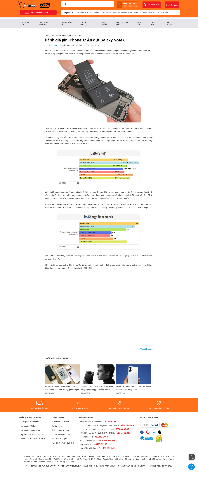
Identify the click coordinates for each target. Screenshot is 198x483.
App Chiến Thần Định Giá (63, 443)
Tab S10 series (154, 459)
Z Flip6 (62, 456)
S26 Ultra (80, 13)
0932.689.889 (108, 440)
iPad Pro (170, 456)
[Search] (64, 4)
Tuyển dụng (57, 426)
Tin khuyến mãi (66, 23)
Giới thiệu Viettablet (60, 422)
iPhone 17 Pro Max (47, 462)
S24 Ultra (47, 456)
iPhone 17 (167, 13)
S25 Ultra (88, 13)
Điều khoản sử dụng (60, 430)
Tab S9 (144, 459)
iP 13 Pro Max (81, 459)
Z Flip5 (136, 459)
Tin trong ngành (44, 23)
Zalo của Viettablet (154, 432)
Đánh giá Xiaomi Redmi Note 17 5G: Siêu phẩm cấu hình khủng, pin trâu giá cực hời (62, 388)
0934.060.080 (127, 425)
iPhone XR (145, 456)
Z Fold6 (55, 456)
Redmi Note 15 (148, 13)
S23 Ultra (119, 459)
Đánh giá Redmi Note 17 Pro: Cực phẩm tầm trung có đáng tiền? (133, 388)
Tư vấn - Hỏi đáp (86, 23)
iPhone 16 (98, 13)
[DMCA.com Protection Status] (158, 439)
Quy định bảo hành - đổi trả (31, 434)
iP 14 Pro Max (95, 459)
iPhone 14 (116, 13)
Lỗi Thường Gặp (122, 23)
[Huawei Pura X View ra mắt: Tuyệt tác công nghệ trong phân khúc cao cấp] (98, 374)
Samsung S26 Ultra (65, 462)
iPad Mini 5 (57, 459)
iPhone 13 (68, 459)
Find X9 (158, 13)
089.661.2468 (101, 437)
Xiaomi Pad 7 (168, 459)
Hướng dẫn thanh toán (29, 422)
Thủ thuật (104, 23)
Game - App (154, 23)
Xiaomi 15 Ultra (30, 462)
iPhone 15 (107, 13)
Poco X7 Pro (108, 459)
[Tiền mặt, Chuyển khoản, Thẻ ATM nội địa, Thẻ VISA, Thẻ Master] (154, 425)
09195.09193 (100, 444)
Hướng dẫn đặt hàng (29, 426)
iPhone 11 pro (115, 456)
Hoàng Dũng (52, 45)
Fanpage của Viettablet (142, 432)
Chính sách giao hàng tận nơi (32, 439)
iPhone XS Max (158, 456)
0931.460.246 (123, 433)
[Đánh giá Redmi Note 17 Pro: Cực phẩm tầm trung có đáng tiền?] (133, 374)
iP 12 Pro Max (88, 456)
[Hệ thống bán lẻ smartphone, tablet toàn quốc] (27, 5)
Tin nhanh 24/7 (25, 23)
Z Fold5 (128, 459)
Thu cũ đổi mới (153, 5)
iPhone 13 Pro (126, 13)
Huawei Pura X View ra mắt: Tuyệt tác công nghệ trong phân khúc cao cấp (97, 388)
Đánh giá (139, 23)
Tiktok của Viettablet (160, 432)
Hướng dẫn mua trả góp (30, 430)
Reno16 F (137, 13)
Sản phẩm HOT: (69, 12)
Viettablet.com (146, 349)
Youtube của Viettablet (148, 432)
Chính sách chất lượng (62, 434)
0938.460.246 (122, 429)
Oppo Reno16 (102, 456)
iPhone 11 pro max (131, 456)
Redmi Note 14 (30, 459)
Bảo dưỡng (169, 23)
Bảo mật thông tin (59, 439)
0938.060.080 (130, 4)
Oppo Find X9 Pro (73, 456)
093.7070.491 (109, 448)
